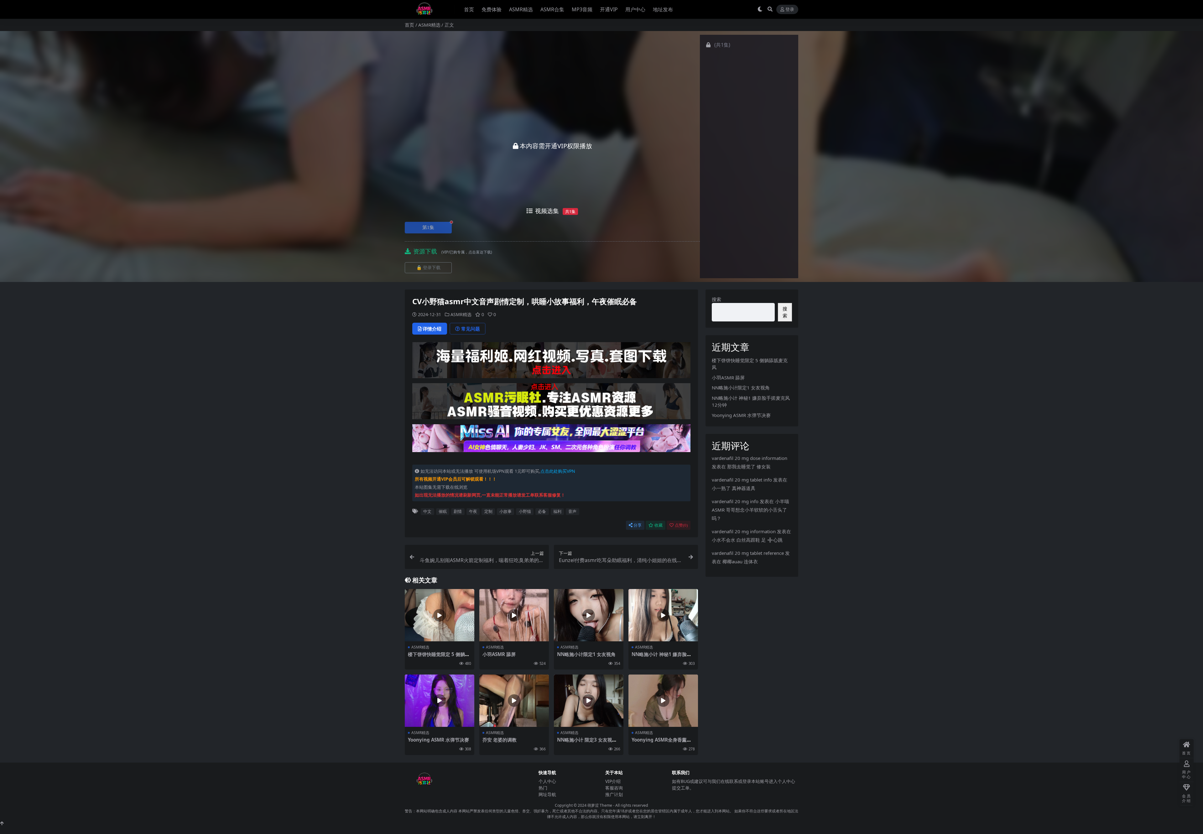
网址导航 (547, 794)
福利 (557, 511)
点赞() (681, 525)
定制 (488, 511)
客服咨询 (614, 788)
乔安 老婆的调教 (499, 740)
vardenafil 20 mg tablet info (742, 480)
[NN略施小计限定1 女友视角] (588, 615)
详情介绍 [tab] (432, 329)
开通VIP (609, 9)
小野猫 (525, 511)
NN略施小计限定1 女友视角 (586, 654)
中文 (427, 511)
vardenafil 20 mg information (744, 531)
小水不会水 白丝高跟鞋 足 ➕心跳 (747, 540)
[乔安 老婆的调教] (514, 701)
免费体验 (492, 9)
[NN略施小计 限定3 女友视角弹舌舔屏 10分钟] (588, 701)
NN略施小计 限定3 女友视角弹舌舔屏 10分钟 (587, 742)
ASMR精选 (521, 9)
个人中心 (547, 781)
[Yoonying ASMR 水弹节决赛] (439, 701)
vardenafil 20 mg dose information (749, 458)
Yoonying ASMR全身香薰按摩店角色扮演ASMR (661, 742)
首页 (469, 9)
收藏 (658, 525)
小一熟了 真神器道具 (733, 488)
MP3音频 (582, 9)
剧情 (458, 511)
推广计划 (614, 794)
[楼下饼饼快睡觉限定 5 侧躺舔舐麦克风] (439, 615)
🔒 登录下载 (428, 267)
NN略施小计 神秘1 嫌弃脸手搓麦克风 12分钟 (661, 657)
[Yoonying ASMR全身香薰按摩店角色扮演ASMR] (663, 701)
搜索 (716, 299)
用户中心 (635, 9)
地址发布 (663, 9)
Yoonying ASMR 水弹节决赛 (438, 740)
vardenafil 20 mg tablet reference (748, 553)
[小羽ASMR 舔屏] (514, 615)
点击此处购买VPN (557, 471)
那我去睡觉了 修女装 (749, 466)
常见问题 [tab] (470, 329)
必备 (542, 511)
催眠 (443, 511)
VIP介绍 (613, 781)
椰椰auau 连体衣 (740, 561)
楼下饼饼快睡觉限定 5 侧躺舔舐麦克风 (439, 657)
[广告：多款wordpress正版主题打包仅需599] (551, 362)
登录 (789, 9)
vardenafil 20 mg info (735, 501)
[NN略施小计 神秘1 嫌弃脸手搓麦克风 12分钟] (663, 615)
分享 (637, 525)
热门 (543, 788)
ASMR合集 (552, 9)
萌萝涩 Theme (599, 805)
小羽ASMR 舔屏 (499, 654)
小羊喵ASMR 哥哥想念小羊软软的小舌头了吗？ (750, 509)
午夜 (473, 511)
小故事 (505, 511)
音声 (572, 511)
